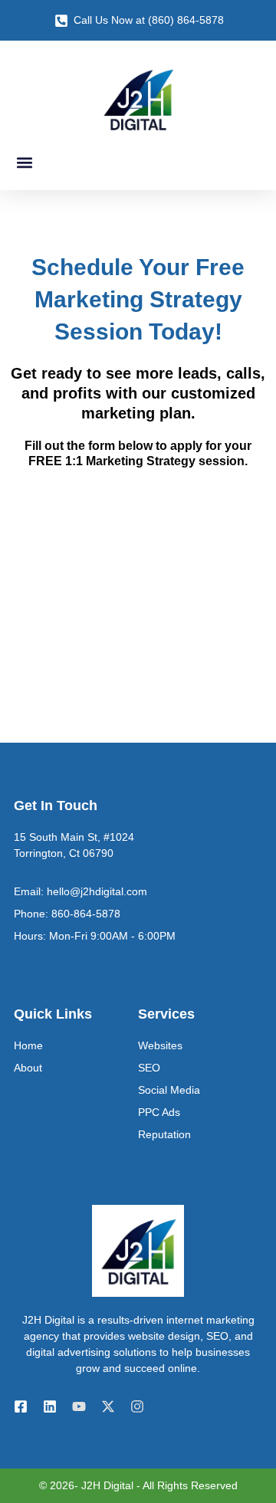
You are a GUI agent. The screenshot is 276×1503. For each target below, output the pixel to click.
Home (28, 1045)
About (28, 1068)
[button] (24, 162)
